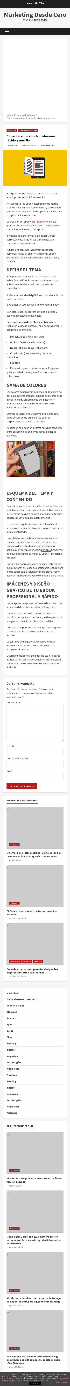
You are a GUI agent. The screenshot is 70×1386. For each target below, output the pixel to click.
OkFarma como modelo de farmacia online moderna (35, 886)
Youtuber (12, 1075)
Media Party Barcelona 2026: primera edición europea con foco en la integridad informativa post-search (35, 1211)
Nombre (12, 745)
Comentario (14, 702)
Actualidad (14, 1170)
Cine (9, 1037)
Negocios (38, 961)
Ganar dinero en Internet (21, 999)
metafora (12, 145)
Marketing (11, 130)
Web (9, 770)
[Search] (63, 31)
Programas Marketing (28, 130)
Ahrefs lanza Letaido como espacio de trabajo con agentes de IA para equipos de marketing (35, 1273)
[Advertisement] (35, 77)
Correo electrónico (18, 758)
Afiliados (12, 1011)
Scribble (46, 549)
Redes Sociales (15, 1005)
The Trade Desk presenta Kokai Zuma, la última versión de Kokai (35, 1153)
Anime (10, 1018)
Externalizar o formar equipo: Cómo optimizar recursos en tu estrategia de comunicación (35, 828)
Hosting (11, 1043)
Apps (9, 1024)
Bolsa (10, 1030)
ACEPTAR (35, 1384)
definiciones (15, 961)
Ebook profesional (34, 221)
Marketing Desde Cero (35, 15)
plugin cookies (62, 1382)
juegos (11, 1049)
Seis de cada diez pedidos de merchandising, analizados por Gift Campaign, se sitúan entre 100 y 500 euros (35, 1331)
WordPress (13, 1068)
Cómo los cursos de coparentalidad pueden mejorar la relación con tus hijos (35, 944)
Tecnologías (14, 1062)
